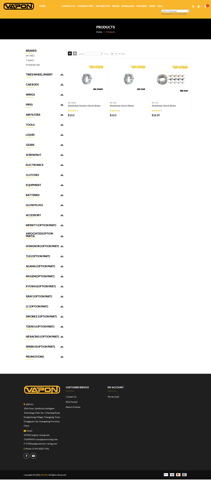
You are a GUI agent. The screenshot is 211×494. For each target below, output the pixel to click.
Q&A (160, 6)
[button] (39, 75)
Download (127, 6)
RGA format (72, 402)
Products (53, 6)
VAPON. (44, 475)
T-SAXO (30, 60)
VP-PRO (30, 55)
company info (85, 6)
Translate (182, 14)
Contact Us (68, 6)
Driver (115, 6)
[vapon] (19, 6)
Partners (141, 6)
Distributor (103, 6)
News (152, 6)
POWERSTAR (33, 64)
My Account (113, 396)
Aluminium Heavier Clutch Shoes (84, 105)
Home (42, 6)
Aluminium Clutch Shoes (122, 105)
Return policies (73, 407)
